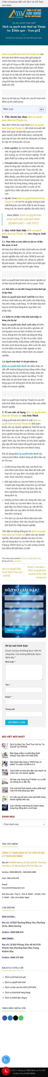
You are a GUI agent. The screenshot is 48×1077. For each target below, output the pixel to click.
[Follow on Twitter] (10, 1018)
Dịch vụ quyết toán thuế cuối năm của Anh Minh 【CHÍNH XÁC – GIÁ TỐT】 (24, 219)
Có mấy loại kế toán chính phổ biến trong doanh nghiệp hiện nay (27, 798)
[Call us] (21, 1018)
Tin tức (15, 23)
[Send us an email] (15, 1018)
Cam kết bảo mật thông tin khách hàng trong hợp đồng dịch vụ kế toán (27, 807)
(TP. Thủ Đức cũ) (34, 866)
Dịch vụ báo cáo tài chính (16, 987)
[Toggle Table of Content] (40, 109)
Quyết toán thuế (27, 23)
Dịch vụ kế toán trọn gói (15, 977)
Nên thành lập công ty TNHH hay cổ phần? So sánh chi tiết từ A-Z (25, 763)
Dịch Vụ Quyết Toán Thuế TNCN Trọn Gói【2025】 (12, 572)
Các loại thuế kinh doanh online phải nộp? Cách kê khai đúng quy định (28, 789)
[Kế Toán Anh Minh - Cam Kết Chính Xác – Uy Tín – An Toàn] (24, 13)
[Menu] (3, 13)
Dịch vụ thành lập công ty (16, 998)
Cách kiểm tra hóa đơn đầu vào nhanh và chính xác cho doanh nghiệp (28, 771)
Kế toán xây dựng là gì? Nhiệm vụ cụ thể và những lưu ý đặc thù (27, 780)
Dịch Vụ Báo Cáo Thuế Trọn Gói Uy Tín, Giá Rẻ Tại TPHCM (27, 745)
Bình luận (10, 662)
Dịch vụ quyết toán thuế (15, 982)
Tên (7, 685)
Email (8, 697)
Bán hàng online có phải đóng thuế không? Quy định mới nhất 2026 (25, 754)
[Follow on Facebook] (4, 1018)
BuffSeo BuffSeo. (34, 38)
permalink (17, 561)
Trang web (10, 709)
